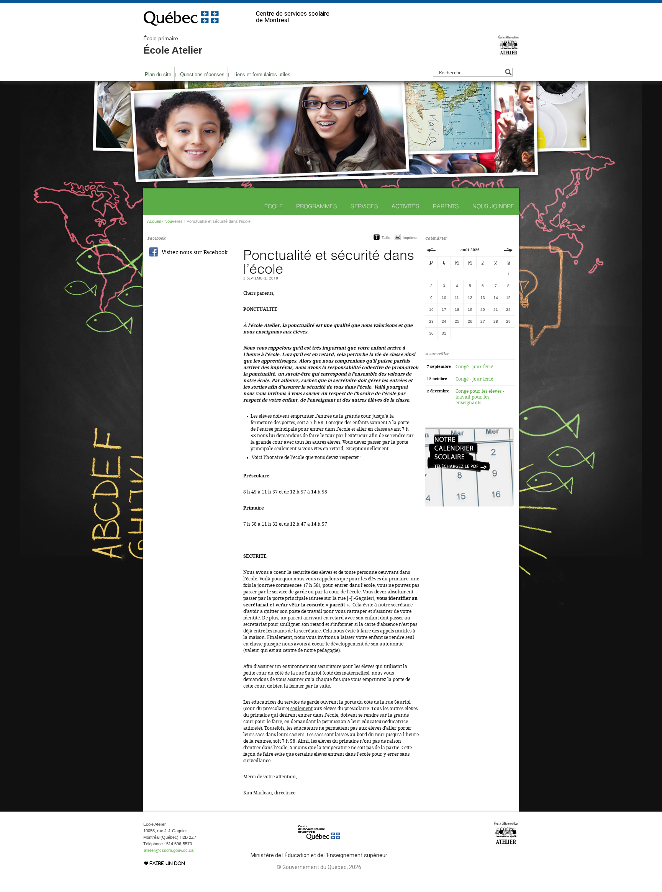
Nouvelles (173, 221)
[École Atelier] (508, 53)
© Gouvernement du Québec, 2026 (319, 867)
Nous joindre (493, 206)
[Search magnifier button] (508, 72)
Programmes (316, 206)
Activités (405, 206)
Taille (386, 237)
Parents (446, 206)
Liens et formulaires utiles (261, 74)
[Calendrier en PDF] (469, 505)
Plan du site (158, 74)
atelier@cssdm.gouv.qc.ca (168, 850)
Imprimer (410, 237)
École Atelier (172, 45)
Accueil (154, 221)
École (273, 206)
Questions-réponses (202, 74)
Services (364, 206)
